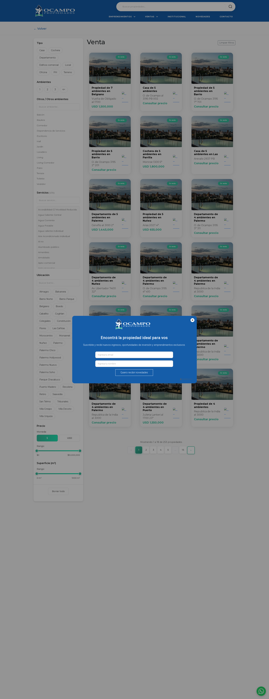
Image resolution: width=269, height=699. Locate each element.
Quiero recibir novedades (134, 372)
